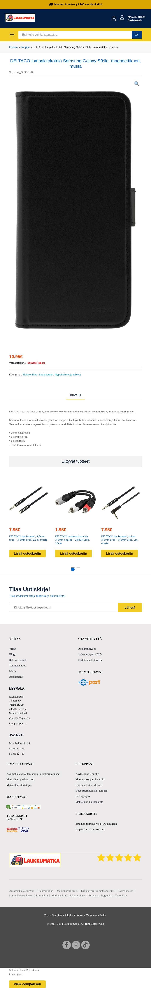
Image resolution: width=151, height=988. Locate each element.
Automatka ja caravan (21, 890)
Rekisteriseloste (18, 660)
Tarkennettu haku (96, 915)
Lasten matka (125, 890)
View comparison (27, 984)
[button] (29, 522)
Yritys (12, 648)
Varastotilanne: (18, 362)
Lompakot (42, 895)
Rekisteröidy (135, 20)
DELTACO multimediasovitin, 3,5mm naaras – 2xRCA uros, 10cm (72, 540)
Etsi (137, 35)
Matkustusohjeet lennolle (90, 779)
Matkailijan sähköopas (19, 785)
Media (12, 671)
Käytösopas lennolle (87, 773)
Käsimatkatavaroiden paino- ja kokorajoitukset (33, 773)
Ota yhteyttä (59, 915)
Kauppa (25, 47)
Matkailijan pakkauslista (20, 779)
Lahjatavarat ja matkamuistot (97, 890)
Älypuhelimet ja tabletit (68, 374)
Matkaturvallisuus (67, 890)
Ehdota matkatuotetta (90, 660)
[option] (75, 210)
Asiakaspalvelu (87, 648)
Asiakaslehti (16, 676)
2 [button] (78, 569)
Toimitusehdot (17, 665)
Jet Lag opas (83, 796)
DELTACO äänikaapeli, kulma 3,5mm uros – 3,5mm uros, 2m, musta (119, 540)
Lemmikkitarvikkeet (20, 895)
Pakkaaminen (77, 895)
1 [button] (73, 569)
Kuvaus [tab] (75, 395)
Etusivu (13, 47)
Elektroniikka (30, 374)
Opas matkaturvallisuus (89, 785)
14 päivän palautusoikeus (90, 829)
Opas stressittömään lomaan (92, 790)
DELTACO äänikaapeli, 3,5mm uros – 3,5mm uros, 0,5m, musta (28, 538)
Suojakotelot (46, 374)
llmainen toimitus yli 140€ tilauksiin (96, 823)
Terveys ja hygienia (100, 895)
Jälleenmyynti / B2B (90, 654)
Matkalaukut (59, 895)
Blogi (12, 654)
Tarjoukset (121, 895)
